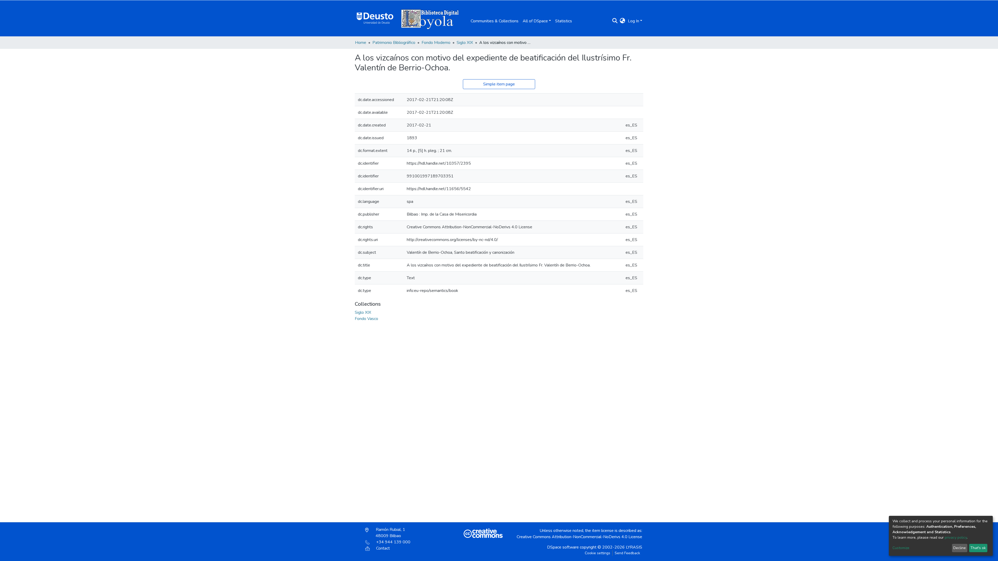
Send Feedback (627, 553)
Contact (383, 548)
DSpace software (563, 547)
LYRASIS (634, 547)
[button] (622, 21)
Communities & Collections (494, 21)
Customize (900, 547)
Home (360, 42)
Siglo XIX (465, 42)
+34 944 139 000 (393, 542)
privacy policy (956, 537)
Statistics (563, 21)
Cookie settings (597, 553)
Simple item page (499, 84)
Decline (959, 547)
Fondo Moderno (436, 42)
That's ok (978, 547)
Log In (633, 21)
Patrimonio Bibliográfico (393, 42)
